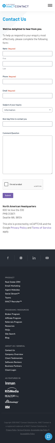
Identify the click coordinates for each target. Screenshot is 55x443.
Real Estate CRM (12, 282)
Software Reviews (13, 362)
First (4, 58)
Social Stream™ (12, 293)
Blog (7, 337)
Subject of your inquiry (12, 105)
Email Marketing (12, 285)
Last (4, 69)
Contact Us (10, 350)
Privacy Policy (19, 228)
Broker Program (12, 314)
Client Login (10, 370)
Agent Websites (12, 289)
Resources (9, 326)
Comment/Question (11, 133)
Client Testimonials (14, 358)
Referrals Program (13, 322)
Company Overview (14, 354)
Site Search (10, 334)
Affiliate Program (13, 318)
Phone (9, 76)
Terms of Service (41, 228)
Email (9, 91)
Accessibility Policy (27, 434)
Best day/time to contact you (15, 119)
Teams (8, 297)
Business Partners (13, 366)
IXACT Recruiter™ (13, 301)
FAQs (7, 330)
